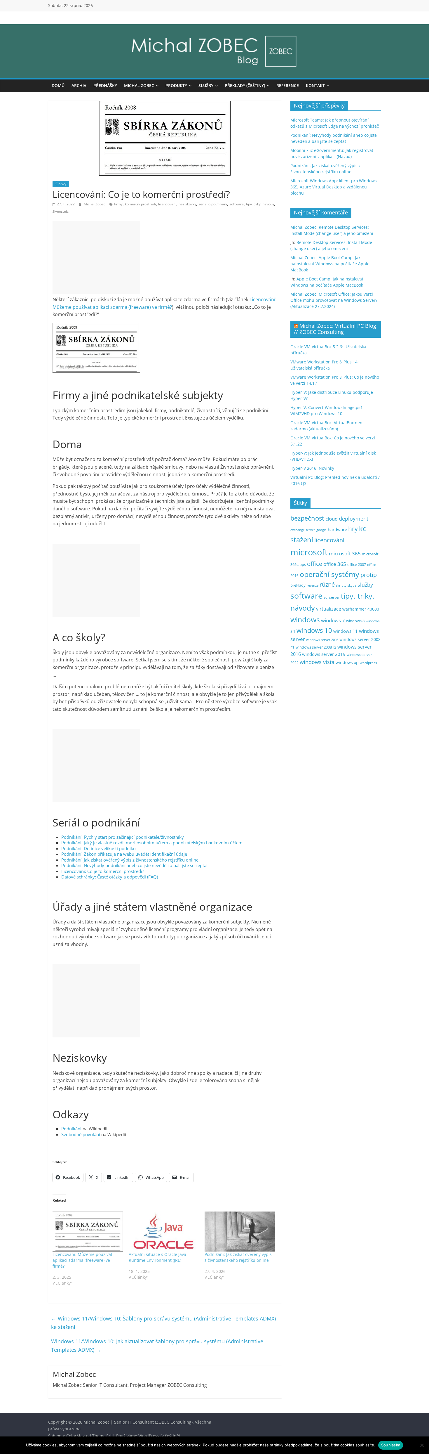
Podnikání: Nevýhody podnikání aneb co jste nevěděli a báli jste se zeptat (134, 865)
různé (327, 584)
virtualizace (328, 609)
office (314, 564)
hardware (337, 529)
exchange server (302, 530)
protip (368, 575)
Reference (287, 85)
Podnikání (71, 1128)
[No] (422, 1445)
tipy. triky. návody (260, 204)
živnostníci (61, 211)
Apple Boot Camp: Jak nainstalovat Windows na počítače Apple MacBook (329, 264)
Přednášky (105, 85)
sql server (332, 597)
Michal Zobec (139, 85)
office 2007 (356, 564)
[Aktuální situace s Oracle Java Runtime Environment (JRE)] (164, 1232)
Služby (205, 85)
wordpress (368, 662)
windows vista (317, 662)
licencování (167, 204)
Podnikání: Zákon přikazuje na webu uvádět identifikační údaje (124, 854)
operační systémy (329, 574)
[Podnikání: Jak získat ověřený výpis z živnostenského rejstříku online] (240, 1232)
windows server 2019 (324, 654)
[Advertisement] (96, 257)
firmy (118, 204)
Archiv (79, 85)
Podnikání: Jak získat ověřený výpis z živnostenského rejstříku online (129, 860)
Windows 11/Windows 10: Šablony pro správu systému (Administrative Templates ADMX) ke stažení (163, 1322)
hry (353, 528)
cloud (331, 518)
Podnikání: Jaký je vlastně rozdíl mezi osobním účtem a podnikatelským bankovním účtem (152, 842)
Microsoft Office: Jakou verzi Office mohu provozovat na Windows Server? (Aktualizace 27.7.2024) (333, 300)
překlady (298, 585)
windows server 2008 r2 (316, 647)
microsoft (309, 552)
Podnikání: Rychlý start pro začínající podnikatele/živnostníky (122, 837)
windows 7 (333, 620)
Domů (58, 85)
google (321, 530)
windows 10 (314, 630)
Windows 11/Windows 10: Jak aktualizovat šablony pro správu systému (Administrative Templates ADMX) (157, 1345)
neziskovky (187, 204)
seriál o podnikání (212, 204)
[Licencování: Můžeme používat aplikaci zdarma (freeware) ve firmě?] (88, 1232)
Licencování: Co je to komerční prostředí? (102, 871)
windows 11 (345, 631)
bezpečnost (307, 518)
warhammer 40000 (360, 609)
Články (60, 183)
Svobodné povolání (80, 1134)
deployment (353, 518)
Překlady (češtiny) (245, 85)
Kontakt (315, 85)
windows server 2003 (322, 639)
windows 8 (355, 620)
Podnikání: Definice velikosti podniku (98, 848)
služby (365, 584)
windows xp (347, 662)
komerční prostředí (140, 204)
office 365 (334, 564)
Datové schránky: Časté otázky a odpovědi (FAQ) (109, 877)
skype (352, 585)
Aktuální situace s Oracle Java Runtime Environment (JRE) (157, 1257)
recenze (312, 585)
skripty (341, 585)
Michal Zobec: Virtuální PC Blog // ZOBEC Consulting (335, 329)
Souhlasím (390, 1445)
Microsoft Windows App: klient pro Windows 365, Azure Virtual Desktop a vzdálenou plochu (333, 187)
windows (305, 619)
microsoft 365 (345, 553)
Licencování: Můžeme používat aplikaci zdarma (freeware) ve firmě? (82, 1260)
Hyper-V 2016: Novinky (312, 468)
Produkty (176, 85)
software (236, 204)
